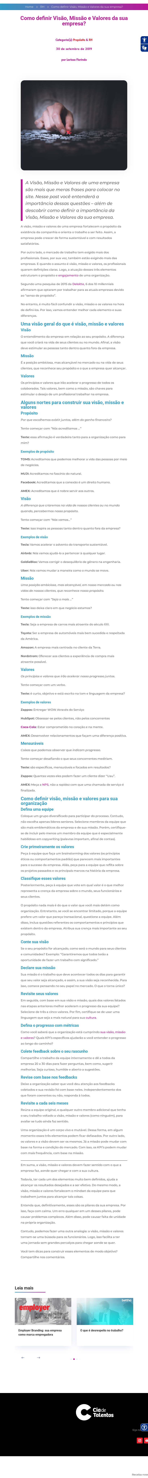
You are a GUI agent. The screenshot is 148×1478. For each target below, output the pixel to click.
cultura (91, 1017)
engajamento (68, 275)
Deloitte (78, 284)
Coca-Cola (28, 727)
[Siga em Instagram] (140, 1440)
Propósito (79, 40)
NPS (45, 784)
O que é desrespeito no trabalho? (101, 1330)
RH (90, 40)
